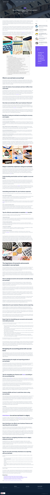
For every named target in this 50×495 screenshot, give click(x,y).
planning (26, 378)
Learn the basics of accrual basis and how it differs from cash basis (16, 58)
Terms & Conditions (40, 488)
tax (10, 173)
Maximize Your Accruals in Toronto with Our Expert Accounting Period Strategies (15, 477)
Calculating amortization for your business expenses (15, 62)
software (18, 185)
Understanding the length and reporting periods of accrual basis (16, 68)
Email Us (6, 487)
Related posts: (10, 74)
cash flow (17, 94)
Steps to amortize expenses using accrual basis (13, 60)
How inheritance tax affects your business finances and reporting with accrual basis (18, 71)
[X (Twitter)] (43, 493)
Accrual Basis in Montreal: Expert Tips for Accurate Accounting (13, 476)
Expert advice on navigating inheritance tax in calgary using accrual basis (17, 72)
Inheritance (12, 480)
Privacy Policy (40, 487)
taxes (23, 374)
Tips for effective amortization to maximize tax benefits (15, 63)
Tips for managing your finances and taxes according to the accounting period (18, 69)
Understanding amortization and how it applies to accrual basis (16, 61)
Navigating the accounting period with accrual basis (14, 67)
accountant (7, 232)
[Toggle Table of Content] (28, 56)
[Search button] (47, 21)
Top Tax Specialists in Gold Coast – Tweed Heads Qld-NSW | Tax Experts (43, 34)
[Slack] (47, 493)
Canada (31, 13)
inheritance (6, 415)
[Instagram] (44, 493)
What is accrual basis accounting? (11, 57)
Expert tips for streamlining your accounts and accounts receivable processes (18, 66)
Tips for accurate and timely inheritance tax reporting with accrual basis (17, 73)
